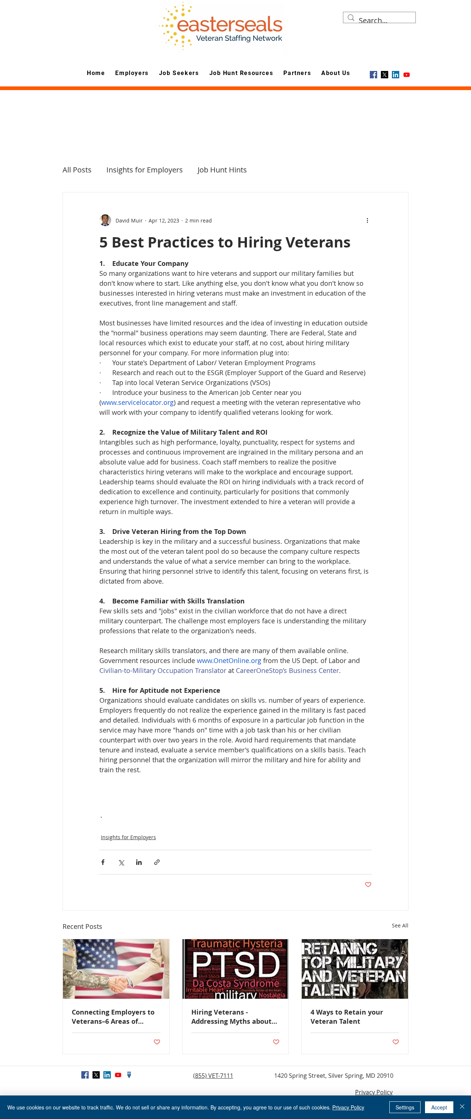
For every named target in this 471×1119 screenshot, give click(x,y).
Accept (439, 1107)
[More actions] (367, 220)
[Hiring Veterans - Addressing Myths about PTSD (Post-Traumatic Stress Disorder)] (236, 969)
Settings (405, 1107)
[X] (384, 74)
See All (400, 925)
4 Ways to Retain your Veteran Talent (347, 1017)
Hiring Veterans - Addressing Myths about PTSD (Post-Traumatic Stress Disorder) (231, 1017)
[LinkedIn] (395, 74)
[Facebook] (373, 74)
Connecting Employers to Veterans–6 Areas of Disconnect (113, 1017)
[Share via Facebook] (102, 862)
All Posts (77, 170)
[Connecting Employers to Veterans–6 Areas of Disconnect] (116, 969)
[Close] (462, 1107)
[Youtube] (406, 74)
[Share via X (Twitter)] (120, 862)
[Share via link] (156, 862)
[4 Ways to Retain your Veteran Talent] (355, 969)
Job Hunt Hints (222, 170)
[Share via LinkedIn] (138, 862)
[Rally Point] (129, 1075)
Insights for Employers (144, 170)
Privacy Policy (374, 1092)
